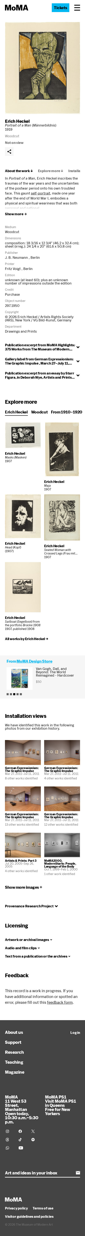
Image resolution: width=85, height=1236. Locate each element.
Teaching (14, 1062)
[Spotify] (35, 1139)
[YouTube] (22, 1147)
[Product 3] (14, 694)
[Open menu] (77, 8)
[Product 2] (11, 694)
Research (14, 1052)
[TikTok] (22, 1139)
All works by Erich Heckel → (26, 638)
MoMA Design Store (34, 661)
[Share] (9, 151)
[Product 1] (8, 694)
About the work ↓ (19, 171)
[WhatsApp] (9, 1147)
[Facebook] (22, 1131)
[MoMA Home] (16, 8)
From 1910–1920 (66, 412)
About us (14, 1032)
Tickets (60, 7)
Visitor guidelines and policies (29, 1216)
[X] (35, 1131)
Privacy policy (16, 1208)
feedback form (60, 1002)
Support (13, 1042)
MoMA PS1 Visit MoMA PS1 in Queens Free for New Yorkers (60, 1105)
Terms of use (43, 1208)
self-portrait (40, 193)
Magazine (14, 1071)
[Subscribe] (78, 1172)
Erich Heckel (17, 121)
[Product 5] (21, 694)
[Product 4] (18, 694)
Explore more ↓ (50, 171)
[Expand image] (42, 68)
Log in (75, 1032)
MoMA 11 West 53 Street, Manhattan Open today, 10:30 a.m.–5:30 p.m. (21, 1109)
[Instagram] (9, 1131)
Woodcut (39, 412)
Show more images (22, 887)
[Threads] (9, 1139)
